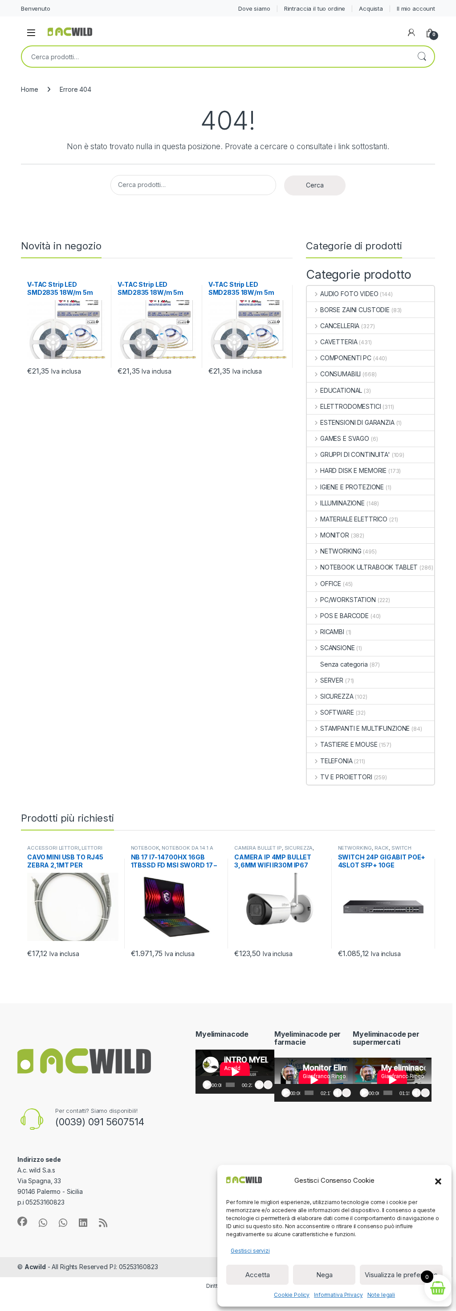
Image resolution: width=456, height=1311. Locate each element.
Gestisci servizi (250, 1250)
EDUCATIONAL (341, 390)
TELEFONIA (336, 761)
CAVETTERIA (338, 342)
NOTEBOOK (145, 848)
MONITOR (334, 535)
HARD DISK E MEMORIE (353, 470)
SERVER (331, 680)
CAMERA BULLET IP (258, 848)
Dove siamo (254, 8)
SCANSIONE (337, 647)
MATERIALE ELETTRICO (353, 519)
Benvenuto (35, 8)
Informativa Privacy (338, 1294)
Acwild (35, 1266)
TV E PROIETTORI (346, 777)
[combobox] (215, 56)
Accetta (257, 1274)
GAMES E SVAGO (344, 438)
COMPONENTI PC (345, 358)
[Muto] (259, 1084)
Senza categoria (344, 664)
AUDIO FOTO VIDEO (349, 293)
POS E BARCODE (344, 615)
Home (29, 89)
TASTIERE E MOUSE (349, 744)
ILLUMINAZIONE (342, 503)
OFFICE (330, 583)
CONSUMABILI (340, 374)
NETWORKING (340, 551)
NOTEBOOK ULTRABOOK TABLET (369, 567)
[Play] (207, 1084)
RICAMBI (332, 631)
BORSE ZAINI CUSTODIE (355, 310)
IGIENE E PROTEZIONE (352, 487)
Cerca (421, 56)
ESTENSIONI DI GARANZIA (357, 422)
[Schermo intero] (268, 1084)
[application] (234, 1072)
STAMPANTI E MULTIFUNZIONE (365, 728)
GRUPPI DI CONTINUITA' (355, 454)
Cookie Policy (291, 1294)
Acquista (371, 8)
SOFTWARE (337, 712)
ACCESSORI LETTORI (53, 848)
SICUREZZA (337, 696)
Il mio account (416, 8)
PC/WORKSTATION (348, 599)
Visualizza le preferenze (401, 1274)
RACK (382, 848)
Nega (324, 1274)
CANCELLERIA (339, 326)
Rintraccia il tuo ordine (315, 8)
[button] (438, 1180)
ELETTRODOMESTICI (350, 406)
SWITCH (401, 848)
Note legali (381, 1294)
